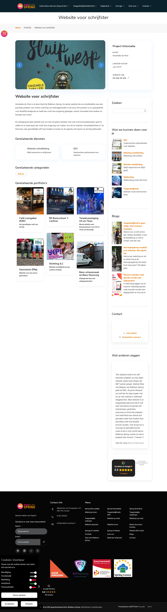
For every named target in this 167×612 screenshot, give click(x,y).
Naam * (18, 526)
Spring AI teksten (113, 531)
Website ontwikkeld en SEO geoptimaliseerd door (54, 607)
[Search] (145, 110)
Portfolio (88, 534)
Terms (149, 607)
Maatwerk (105, 6)
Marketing (5, 579)
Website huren (112, 524)
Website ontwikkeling (132, 164)
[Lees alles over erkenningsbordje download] (102, 568)
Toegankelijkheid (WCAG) (83, 6)
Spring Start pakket (92, 509)
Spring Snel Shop (135, 509)
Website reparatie (91, 524)
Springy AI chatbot (92, 531)
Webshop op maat (136, 518)
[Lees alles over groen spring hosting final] (123, 568)
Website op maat (113, 518)
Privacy (140, 607)
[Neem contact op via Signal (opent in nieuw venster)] (31, 550)
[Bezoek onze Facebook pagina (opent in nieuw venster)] (17, 550)
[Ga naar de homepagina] (26, 6)
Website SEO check (136, 531)
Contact (145, 6)
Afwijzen (29, 604)
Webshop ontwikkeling (133, 153)
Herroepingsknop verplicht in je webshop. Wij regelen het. (135, 250)
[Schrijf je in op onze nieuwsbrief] (43, 542)
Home (18, 27)
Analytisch (5, 583)
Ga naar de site (120, 78)
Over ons (132, 6)
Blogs (131, 534)
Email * (18, 537)
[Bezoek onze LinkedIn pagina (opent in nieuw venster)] (24, 550)
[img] (31, 506)
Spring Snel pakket (114, 509)
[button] (56, 85)
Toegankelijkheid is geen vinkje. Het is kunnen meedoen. (134, 226)
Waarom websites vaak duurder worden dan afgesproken (133, 278)
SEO (125, 140)
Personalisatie (7, 587)
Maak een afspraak (114, 538)
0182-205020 (62, 516)
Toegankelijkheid (131, 189)
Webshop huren (91, 512)
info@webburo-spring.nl (66, 523)
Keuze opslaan (19, 595)
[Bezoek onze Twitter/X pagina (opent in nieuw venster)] (37, 550)
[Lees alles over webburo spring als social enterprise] (59, 568)
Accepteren (9, 604)
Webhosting (128, 177)
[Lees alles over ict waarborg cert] (80, 568)
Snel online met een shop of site (53, 6)
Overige (118, 6)
